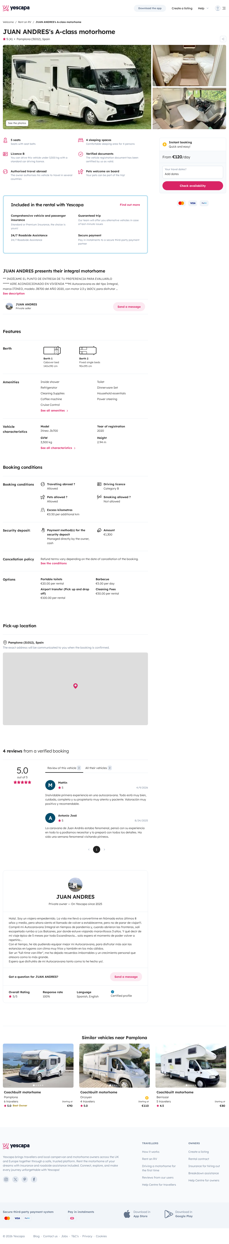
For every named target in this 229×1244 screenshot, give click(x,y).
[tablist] (96, 769)
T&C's (75, 1236)
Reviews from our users (158, 1177)
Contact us (50, 1236)
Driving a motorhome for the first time (159, 1168)
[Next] (69, 1066)
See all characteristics (57, 448)
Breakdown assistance (203, 1173)
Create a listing (182, 8)
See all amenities (53, 410)
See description (14, 293)
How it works (150, 1151)
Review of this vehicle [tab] (63, 768)
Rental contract (198, 1159)
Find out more (130, 204)
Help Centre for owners (203, 1180)
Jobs (64, 1236)
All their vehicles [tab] (97, 768)
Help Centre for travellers (159, 1184)
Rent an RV (149, 1159)
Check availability (193, 185)
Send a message (129, 306)
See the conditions (54, 563)
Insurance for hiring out (204, 1166)
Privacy (87, 1236)
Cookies (101, 1236)
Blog (36, 1236)
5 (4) (9, 39)
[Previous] (7, 1066)
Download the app (150, 8)
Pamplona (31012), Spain (33, 39)
